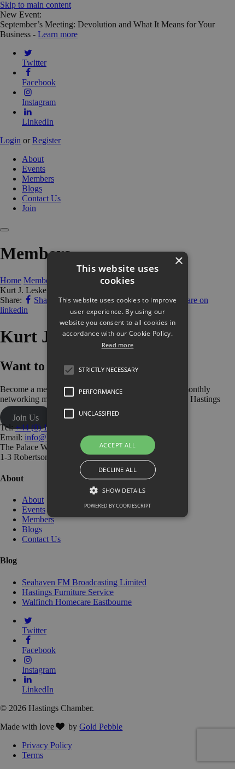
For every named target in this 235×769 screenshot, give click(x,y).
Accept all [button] (117, 445)
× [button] (178, 261)
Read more (118, 345)
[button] (69, 370)
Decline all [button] (117, 470)
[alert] (117, 384)
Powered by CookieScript (117, 506)
